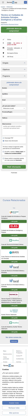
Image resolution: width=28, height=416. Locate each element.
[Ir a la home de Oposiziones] (12, 2)
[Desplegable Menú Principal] (3, 2)
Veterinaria (14, 341)
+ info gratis (14, 221)
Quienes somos (7, 354)
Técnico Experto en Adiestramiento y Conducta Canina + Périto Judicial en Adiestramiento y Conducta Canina (11, 300)
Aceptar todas (14, 403)
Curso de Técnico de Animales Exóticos (12, 244)
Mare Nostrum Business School (9, 24)
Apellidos (5, 94)
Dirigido (5, 63)
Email (3, 100)
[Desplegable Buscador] (25, 2)
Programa (6, 76)
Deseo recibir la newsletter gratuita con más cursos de (14, 159)
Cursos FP (19, 356)
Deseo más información (11, 141)
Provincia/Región (7, 112)
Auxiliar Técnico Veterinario (8, 314)
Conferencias (20, 359)
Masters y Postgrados (19, 352)
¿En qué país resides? (8, 106)
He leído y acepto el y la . (15, 152)
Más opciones (14, 413)
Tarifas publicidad (6, 358)
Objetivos (6, 69)
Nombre (4, 88)
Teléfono (4, 118)
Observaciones (6, 124)
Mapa (4, 351)
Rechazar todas (14, 408)
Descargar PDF (9, 138)
